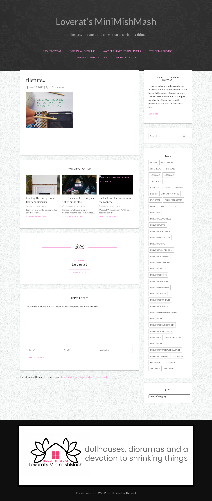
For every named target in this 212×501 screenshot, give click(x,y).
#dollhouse (167, 162)
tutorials (155, 368)
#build (153, 162)
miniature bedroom (160, 237)
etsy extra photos (170, 194)
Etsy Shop (154, 113)
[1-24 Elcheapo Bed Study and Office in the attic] (79, 184)
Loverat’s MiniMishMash (106, 21)
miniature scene (173, 337)
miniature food (158, 294)
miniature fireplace (160, 281)
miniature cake (157, 244)
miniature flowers (159, 287)
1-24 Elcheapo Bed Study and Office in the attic (78, 200)
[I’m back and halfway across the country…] (116, 184)
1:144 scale (155, 181)
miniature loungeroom (162, 325)
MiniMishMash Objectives (92, 57)
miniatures (155, 337)
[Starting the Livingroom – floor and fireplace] (43, 184)
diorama (179, 187)
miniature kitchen (159, 306)
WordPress (104, 492)
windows (169, 368)
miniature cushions (160, 262)
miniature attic (157, 225)
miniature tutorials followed (165, 350)
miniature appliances (160, 219)
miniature (155, 212)
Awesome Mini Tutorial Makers (122, 51)
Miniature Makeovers (160, 331)
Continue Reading (36, 216)
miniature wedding (159, 356)
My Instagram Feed (127, 57)
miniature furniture (160, 300)
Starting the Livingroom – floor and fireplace (41, 200)
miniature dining (158, 275)
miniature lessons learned (163, 312)
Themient (131, 492)
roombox (155, 362)
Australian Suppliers (82, 51)
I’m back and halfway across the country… (115, 200)
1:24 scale (155, 175)
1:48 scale (169, 175)
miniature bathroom (160, 231)
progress (178, 356)
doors (153, 194)
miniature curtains (159, 256)
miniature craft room (161, 250)
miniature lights (158, 319)
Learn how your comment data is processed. (84, 376)
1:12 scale (170, 169)
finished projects (173, 200)
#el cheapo (155, 169)
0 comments (58, 87)
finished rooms (157, 206)
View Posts (79, 272)
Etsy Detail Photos (160, 51)
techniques (170, 362)
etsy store (155, 200)
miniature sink (157, 344)
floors (173, 206)
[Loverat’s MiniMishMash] (106, 485)
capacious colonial (160, 187)
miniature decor (158, 269)
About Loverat (52, 51)
